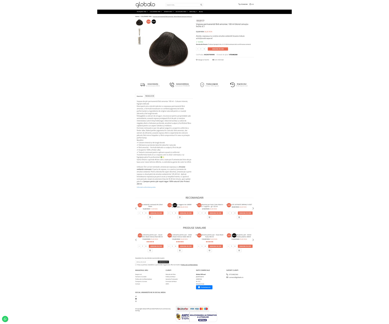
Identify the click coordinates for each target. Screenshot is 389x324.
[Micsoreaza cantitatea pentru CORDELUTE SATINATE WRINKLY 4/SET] (228, 213)
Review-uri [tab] (149, 96)
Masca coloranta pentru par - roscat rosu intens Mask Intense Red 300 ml (150, 236)
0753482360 (233, 274)
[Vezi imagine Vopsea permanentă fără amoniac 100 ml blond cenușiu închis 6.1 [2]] (139, 40)
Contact (137, 284)
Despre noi (138, 274)
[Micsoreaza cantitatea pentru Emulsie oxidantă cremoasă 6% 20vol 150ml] (139, 213)
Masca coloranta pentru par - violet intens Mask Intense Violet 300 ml (180, 236)
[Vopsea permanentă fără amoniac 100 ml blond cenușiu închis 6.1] (169, 49)
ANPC (167, 284)
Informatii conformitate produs (146, 187)
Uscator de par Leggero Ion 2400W (179, 204)
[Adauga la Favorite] (150, 217)
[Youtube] (136, 299)
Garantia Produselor (172, 279)
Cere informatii (219, 60)
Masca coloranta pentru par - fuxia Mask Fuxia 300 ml (209, 236)
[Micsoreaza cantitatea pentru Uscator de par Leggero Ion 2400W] (168, 213)
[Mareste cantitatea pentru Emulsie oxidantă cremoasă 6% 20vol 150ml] (145, 213)
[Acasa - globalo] (145, 5)
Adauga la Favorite (203, 60)
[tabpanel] (169, 49)
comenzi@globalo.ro (236, 277)
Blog (201, 12)
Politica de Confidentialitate (189, 265)
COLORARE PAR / (147, 16)
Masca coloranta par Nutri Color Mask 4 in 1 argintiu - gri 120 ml (209, 205)
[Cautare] (201, 4)
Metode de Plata (171, 274)
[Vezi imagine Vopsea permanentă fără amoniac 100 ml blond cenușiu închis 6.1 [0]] (139, 22)
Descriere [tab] (140, 96)
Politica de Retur (170, 277)
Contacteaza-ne (205, 287)
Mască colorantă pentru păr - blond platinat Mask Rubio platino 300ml (239, 236)
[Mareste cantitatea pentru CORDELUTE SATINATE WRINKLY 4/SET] (235, 213)
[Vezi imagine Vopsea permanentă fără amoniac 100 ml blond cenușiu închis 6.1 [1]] (139, 32)
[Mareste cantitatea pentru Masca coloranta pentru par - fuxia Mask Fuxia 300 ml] (205, 246)
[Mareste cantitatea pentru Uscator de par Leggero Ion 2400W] (175, 213)
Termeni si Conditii (140, 277)
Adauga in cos (218, 49)
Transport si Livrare (141, 281)
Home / (138, 16)
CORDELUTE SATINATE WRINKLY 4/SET (239, 204)
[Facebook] (136, 296)
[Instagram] (136, 301)
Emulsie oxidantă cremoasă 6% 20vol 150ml (150, 205)
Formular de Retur (171, 281)
